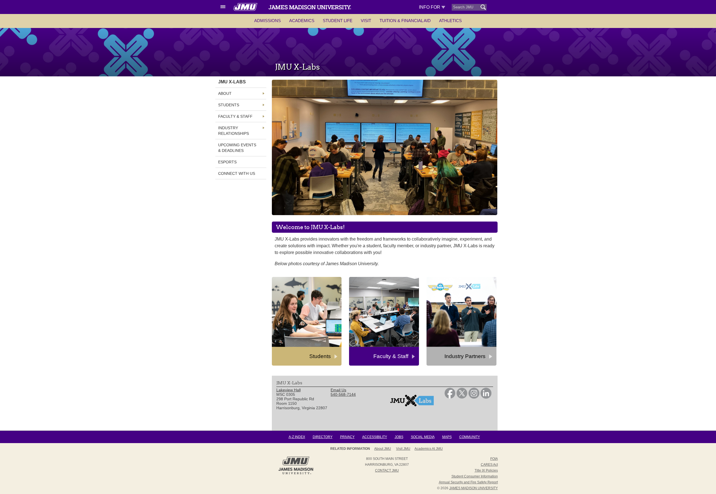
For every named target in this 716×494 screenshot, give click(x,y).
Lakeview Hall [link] (288, 390)
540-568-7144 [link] (343, 394)
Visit (366, 20)
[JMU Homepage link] (295, 474)
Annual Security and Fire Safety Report (468, 482)
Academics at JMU (428, 449)
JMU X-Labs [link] (232, 81)
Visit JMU (403, 449)
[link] (449, 397)
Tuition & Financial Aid (405, 20)
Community (469, 437)
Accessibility (374, 437)
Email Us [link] (338, 390)
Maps (447, 437)
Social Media (423, 437)
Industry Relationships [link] (233, 131)
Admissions (267, 20)
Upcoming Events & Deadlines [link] (237, 148)
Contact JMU (387, 470)
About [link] (225, 93)
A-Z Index (297, 437)
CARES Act (489, 465)
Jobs (399, 437)
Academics (301, 20)
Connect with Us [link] (236, 173)
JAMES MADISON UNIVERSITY (473, 488)
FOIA (494, 459)
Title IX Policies (486, 470)
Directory (323, 437)
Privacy (347, 437)
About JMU (382, 449)
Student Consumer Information (474, 476)
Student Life (337, 20)
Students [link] (228, 105)
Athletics (450, 20)
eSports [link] (227, 162)
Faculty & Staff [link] (235, 116)
